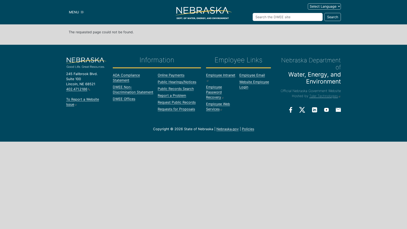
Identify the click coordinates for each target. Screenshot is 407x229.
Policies (248, 129)
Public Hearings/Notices (177, 82)
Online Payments (171, 75)
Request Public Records (177, 102)
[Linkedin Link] (314, 109)
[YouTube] (326, 109)
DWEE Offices (124, 99)
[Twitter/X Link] (302, 110)
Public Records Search (176, 89)
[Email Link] (338, 109)
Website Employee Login (254, 84)
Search (332, 17)
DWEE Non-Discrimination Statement (133, 89)
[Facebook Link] (290, 110)
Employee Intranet (220, 75)
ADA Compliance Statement (126, 77)
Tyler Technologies (323, 96)
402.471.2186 (76, 89)
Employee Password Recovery (214, 92)
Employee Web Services (218, 106)
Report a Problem (172, 95)
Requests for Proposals (176, 109)
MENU (74, 12)
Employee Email (252, 75)
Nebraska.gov (227, 129)
